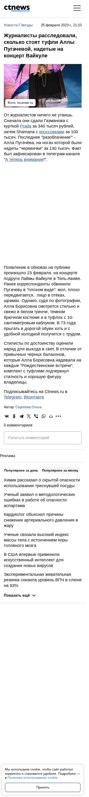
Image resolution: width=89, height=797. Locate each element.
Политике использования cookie (32, 777)
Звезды (26, 25)
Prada (25, 126)
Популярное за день (21, 470)
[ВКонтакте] (7, 416)
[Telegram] (21, 416)
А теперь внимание (24, 159)
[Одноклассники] (14, 416)
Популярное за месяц (60, 470)
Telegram (12, 397)
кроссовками (51, 131)
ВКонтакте (34, 397)
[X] (29, 416)
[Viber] (36, 416)
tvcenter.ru (25, 103)
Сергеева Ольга (28, 407)
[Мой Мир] (51, 416)
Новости (11, 25)
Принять (42, 787)
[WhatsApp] (44, 416)
